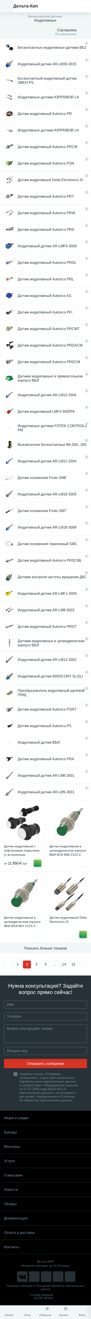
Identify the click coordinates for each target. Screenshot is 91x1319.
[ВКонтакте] (22, 1276)
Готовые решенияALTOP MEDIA (41, 1296)
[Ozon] (70, 1276)
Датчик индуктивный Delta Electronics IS (68, 919)
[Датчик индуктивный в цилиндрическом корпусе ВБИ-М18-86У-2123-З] (22, 894)
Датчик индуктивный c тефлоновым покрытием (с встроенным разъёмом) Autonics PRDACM (22, 854)
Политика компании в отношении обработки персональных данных (45, 1287)
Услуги (9, 1161)
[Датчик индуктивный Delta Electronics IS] (68, 894)
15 (73, 964)
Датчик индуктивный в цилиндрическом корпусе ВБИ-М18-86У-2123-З (22, 922)
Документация (16, 1218)
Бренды (10, 1132)
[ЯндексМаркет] (46, 1276)
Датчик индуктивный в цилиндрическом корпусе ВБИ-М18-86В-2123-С (67, 850)
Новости (11, 1189)
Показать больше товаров (45, 948)
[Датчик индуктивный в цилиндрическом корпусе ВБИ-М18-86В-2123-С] (68, 823)
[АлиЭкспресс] (34, 1276)
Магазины (12, 1146)
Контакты (11, 1247)
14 (64, 964)
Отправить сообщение (45, 1064)
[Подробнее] (37, 863)
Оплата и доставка (19, 1233)
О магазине (13, 1175)
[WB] (58, 1276)
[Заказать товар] (83, 863)
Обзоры (10, 1204)
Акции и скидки (16, 1118)
